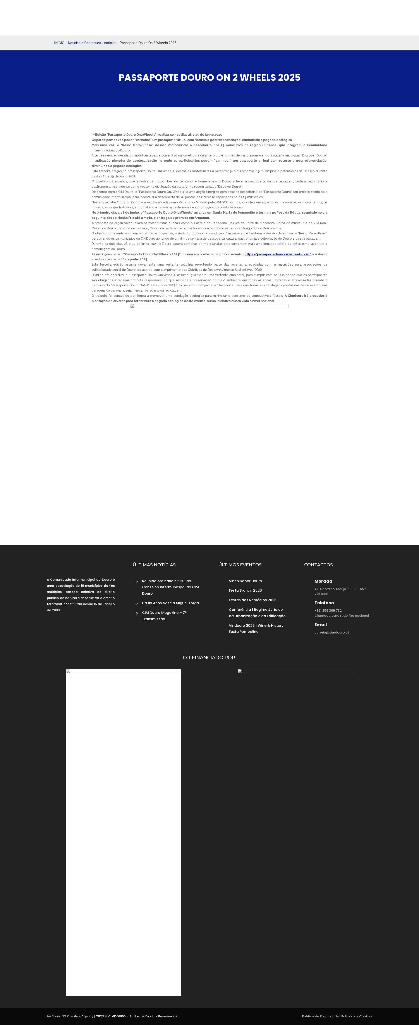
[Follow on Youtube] (72, 626)
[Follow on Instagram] (61, 626)
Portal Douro (332, 18)
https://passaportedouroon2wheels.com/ (278, 254)
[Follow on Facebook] (51, 626)
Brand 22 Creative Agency (72, 1016)
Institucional (150, 18)
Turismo (276, 18)
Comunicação (244, 18)
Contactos (304, 18)
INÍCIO (59, 43)
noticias (110, 43)
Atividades (209, 18)
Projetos (180, 18)
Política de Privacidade (320, 1016)
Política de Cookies (356, 1016)
